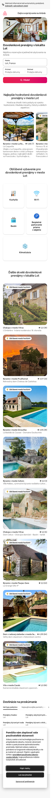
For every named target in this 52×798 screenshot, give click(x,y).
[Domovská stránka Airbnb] (5, 13)
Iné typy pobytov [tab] (10, 707)
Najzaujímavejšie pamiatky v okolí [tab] (35, 707)
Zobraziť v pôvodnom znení (16, 6)
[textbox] (14, 72)
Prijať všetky (25, 768)
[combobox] (25, 63)
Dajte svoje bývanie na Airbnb (32, 13)
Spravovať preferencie (25, 781)
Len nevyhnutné (25, 775)
